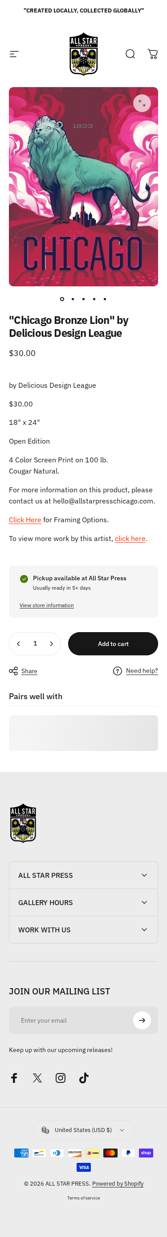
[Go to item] (62, 299)
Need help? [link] (142, 671)
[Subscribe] (142, 1020)
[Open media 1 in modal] (142, 103)
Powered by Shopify (117, 1183)
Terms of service (83, 1198)
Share (29, 671)
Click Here (25, 519)
